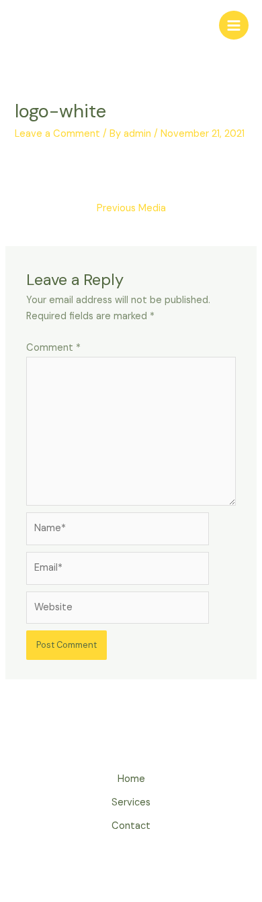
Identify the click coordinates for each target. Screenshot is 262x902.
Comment (53, 347)
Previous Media (131, 208)
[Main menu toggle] (234, 25)
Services (131, 802)
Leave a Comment (57, 133)
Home (131, 779)
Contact (131, 826)
